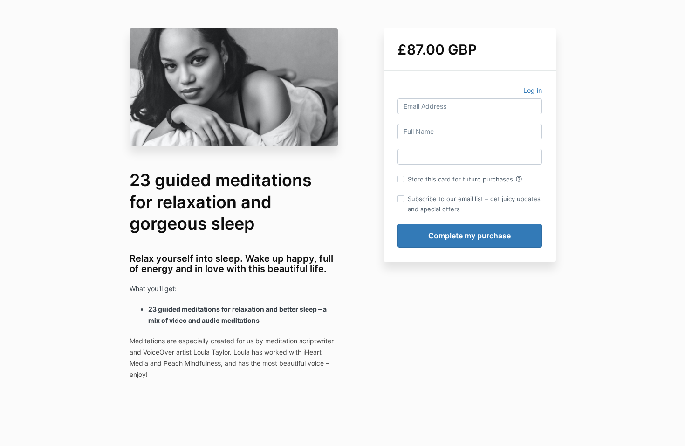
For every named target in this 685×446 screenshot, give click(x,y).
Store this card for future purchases (465, 179)
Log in (532, 90)
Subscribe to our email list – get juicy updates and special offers (474, 204)
